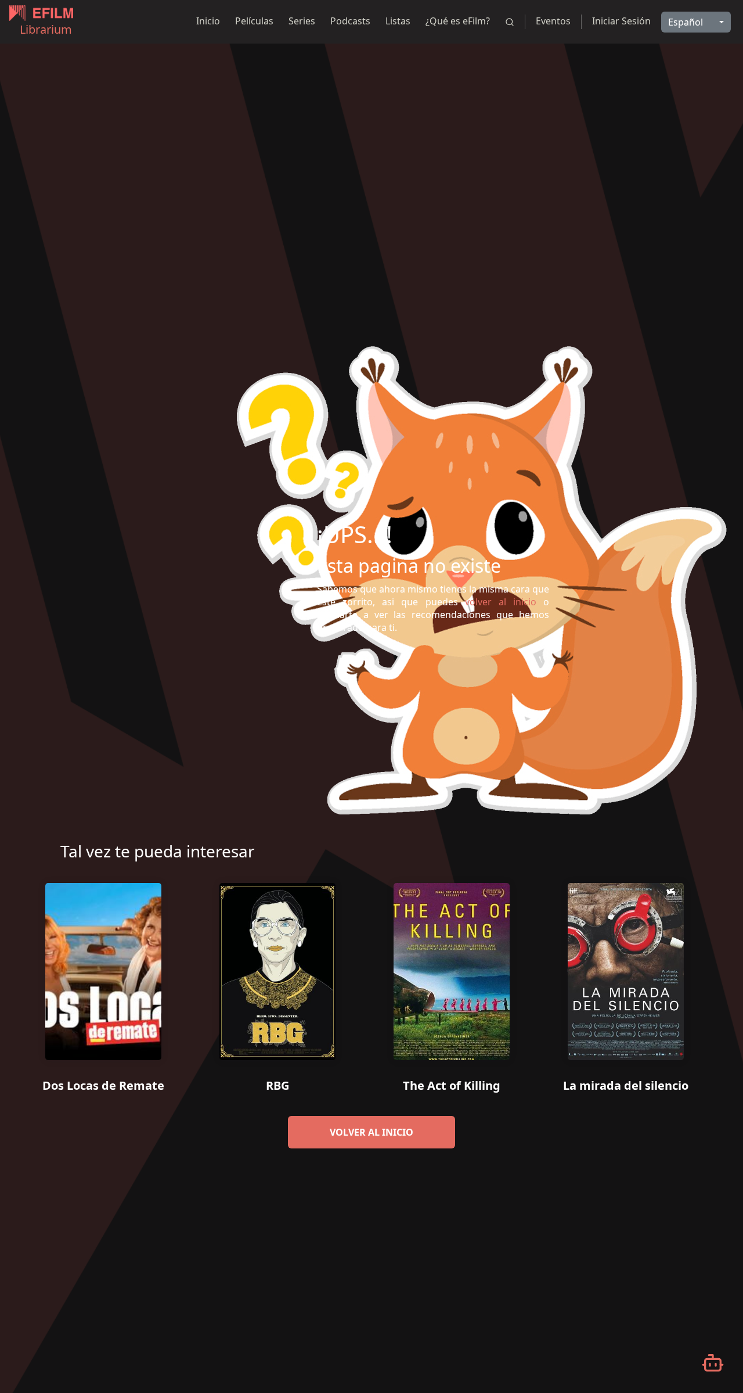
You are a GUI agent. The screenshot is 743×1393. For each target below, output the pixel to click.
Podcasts (350, 21)
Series (301, 21)
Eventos (553, 21)
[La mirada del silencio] (625, 967)
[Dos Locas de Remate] (103, 967)
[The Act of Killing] (451, 967)
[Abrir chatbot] (712, 1362)
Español (685, 22)
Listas (397, 21)
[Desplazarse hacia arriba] (716, 44)
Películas (254, 21)
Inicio (208, 21)
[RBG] (277, 967)
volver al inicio (371, 1132)
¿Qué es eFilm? (457, 21)
